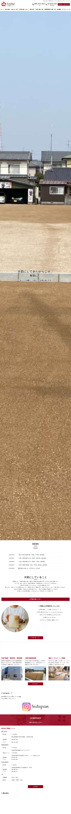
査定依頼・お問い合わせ (63, 4)
